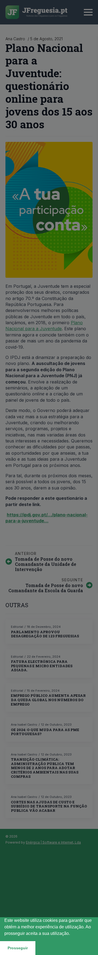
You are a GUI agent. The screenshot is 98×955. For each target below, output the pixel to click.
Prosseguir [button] (18, 948)
